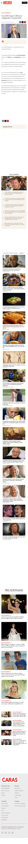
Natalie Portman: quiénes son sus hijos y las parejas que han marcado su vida (19, 715)
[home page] (7, 2)
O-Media (3, 801)
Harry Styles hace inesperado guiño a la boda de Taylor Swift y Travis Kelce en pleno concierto (14, 193)
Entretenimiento (6, 12)
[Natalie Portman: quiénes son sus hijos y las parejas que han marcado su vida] (6, 714)
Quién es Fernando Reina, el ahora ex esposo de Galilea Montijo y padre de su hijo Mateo (19, 742)
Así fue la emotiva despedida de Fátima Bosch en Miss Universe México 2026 (12, 617)
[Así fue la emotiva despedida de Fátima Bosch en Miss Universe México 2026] (14, 604)
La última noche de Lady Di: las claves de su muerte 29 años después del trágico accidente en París (14, 206)
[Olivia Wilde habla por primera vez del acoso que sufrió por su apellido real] (14, 689)
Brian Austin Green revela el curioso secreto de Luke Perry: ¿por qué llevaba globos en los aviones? (13, 675)
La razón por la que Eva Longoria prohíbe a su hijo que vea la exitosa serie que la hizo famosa (15, 199)
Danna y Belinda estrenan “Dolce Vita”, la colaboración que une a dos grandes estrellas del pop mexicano (14, 218)
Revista (24, 2)
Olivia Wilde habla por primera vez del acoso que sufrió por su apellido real (12, 703)
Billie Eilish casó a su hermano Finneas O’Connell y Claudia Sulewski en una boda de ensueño (14, 224)
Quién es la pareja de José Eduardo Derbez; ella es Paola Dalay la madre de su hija (19, 733)
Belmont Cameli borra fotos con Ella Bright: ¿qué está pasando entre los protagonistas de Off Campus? (15, 212)
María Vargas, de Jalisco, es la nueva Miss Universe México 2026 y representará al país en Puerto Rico (13, 646)
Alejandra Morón (11, 22)
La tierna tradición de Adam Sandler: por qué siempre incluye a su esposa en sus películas (19, 724)
